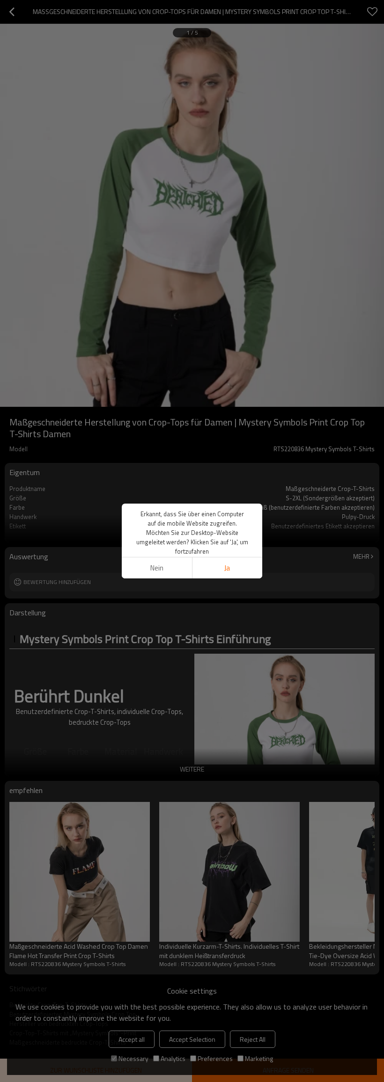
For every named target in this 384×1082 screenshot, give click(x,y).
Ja (227, 568)
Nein (156, 568)
